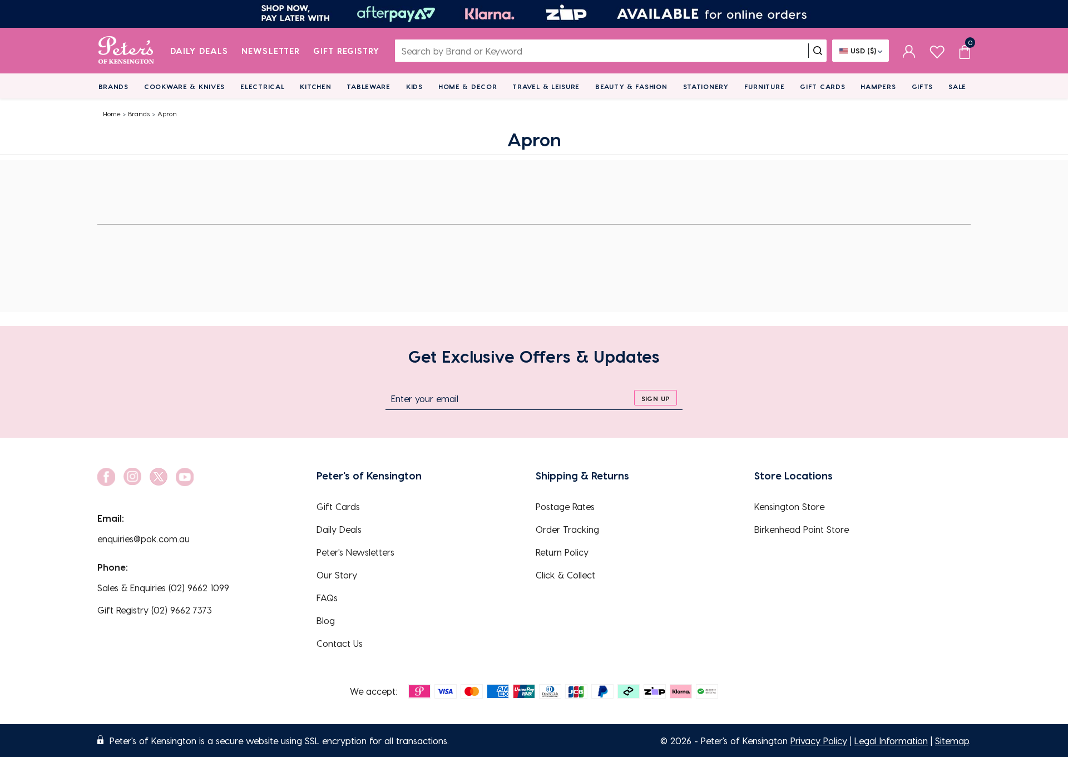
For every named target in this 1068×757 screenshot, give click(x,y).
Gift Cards (822, 86)
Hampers (878, 86)
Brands (113, 86)
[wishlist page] (937, 50)
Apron (167, 113)
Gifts (922, 86)
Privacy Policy (818, 740)
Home (112, 113)
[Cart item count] (964, 50)
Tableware (368, 86)
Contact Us (340, 643)
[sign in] (909, 50)
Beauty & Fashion (631, 86)
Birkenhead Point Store (801, 529)
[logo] (126, 50)
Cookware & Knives (184, 86)
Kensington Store (789, 506)
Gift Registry (346, 51)
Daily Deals (199, 51)
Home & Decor (467, 86)
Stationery (706, 86)
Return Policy (562, 552)
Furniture (764, 86)
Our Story (337, 575)
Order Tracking (567, 529)
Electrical (262, 86)
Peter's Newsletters (355, 552)
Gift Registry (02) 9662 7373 (154, 610)
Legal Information (891, 740)
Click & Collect (565, 575)
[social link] (106, 477)
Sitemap (952, 740)
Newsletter (270, 51)
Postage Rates (565, 506)
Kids (414, 86)
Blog (326, 620)
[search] (818, 50)
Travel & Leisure (546, 86)
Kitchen (315, 86)
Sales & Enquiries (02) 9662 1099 (163, 587)
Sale (957, 86)
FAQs (327, 597)
